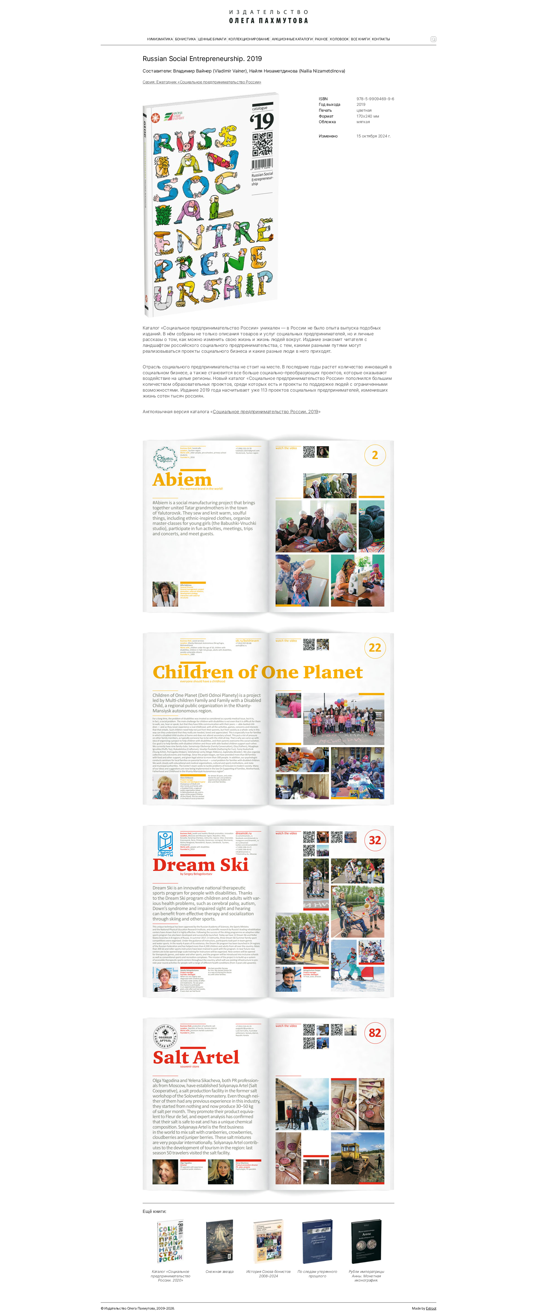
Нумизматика (160, 39)
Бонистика (185, 39)
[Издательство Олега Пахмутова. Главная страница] (268, 17)
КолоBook (339, 39)
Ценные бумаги (212, 39)
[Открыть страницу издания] (170, 1241)
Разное (321, 39)
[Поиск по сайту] (433, 39)
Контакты (381, 39)
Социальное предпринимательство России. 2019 (265, 411)
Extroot (431, 1308)
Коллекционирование (249, 39)
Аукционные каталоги (292, 39)
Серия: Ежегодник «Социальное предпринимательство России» (202, 82)
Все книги (360, 39)
